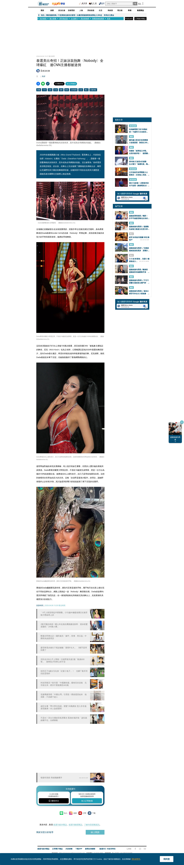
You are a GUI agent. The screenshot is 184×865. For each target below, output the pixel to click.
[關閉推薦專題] (182, 422)
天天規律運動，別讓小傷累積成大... (139, 260)
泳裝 (50, 90)
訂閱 (84, 813)
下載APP (78, 849)
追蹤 (75, 813)
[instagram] (140, 849)
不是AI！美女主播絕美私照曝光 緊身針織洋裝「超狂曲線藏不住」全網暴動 (64, 719)
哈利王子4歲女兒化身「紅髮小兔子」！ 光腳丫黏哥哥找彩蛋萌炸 (64, 672)
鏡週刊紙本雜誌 (60, 824)
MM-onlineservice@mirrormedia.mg (72, 853)
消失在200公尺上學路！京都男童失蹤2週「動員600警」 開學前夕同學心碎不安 (62, 660)
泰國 (38, 90)
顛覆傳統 (93, 90)
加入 (65, 813)
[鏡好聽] (83, 3)
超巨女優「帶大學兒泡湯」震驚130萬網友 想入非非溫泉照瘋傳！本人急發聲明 (63, 707)
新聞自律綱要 (90, 849)
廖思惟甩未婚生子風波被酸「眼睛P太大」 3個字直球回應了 (64, 648)
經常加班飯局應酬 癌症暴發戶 (139, 238)
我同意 (166, 859)
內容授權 (69, 849)
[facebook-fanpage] (135, 849)
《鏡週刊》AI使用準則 (106, 849)
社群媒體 (74, 90)
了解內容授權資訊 (91, 824)
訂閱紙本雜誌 (140, 18)
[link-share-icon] (48, 84)
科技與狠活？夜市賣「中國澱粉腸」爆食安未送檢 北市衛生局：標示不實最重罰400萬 (64, 683)
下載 (94, 813)
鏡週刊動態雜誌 (75, 824)
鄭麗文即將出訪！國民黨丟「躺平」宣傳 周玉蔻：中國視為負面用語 (64, 637)
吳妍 (43, 76)
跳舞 (61, 90)
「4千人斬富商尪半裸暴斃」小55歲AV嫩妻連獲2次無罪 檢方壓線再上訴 (64, 613)
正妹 (55, 90)
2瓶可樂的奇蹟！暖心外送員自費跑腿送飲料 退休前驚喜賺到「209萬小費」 (64, 625)
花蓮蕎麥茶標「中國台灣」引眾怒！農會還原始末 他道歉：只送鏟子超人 (64, 695)
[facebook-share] (38, 84)
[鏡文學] (93, 3)
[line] (129, 849)
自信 (80, 90)
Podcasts (129, 18)
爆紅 (86, 90)
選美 (66, 90)
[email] (145, 849)
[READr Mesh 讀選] (101, 4)
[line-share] (43, 84)
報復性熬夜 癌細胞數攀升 (51, 777)
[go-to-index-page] (43, 3)
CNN (44, 90)
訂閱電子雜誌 (57, 849)
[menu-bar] (143, 3)
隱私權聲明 (136, 859)
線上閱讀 (95, 832)
